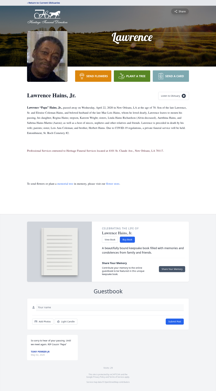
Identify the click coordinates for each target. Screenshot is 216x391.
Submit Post (174, 321)
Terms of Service (116, 377)
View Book (110, 239)
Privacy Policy (99, 377)
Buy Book (127, 239)
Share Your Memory (172, 269)
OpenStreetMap (111, 382)
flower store (112, 183)
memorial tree (65, 183)
